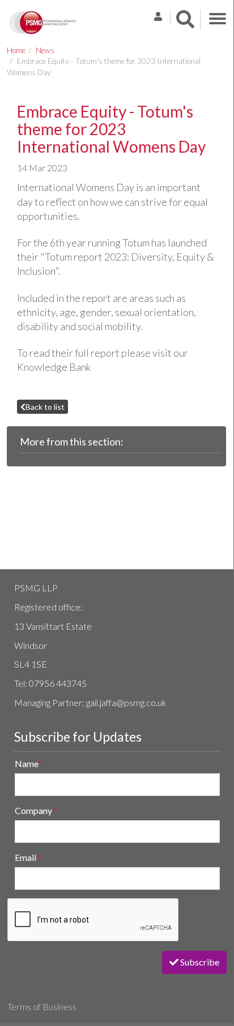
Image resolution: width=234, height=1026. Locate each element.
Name (28, 763)
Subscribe (198, 961)
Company (35, 810)
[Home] (42, 22)
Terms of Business (41, 1006)
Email (27, 857)
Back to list (45, 407)
